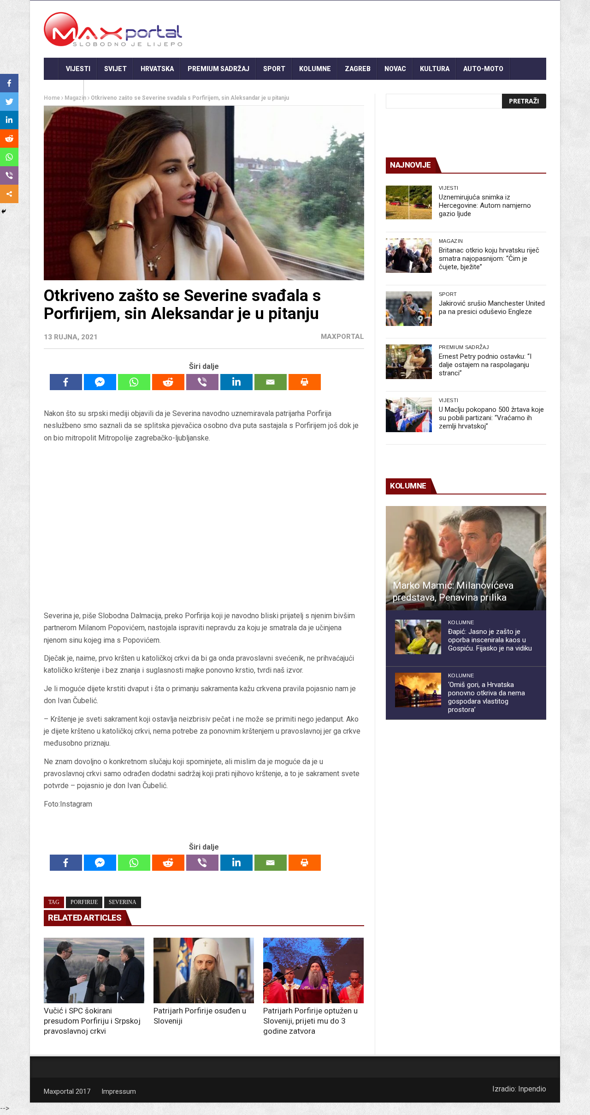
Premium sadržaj (218, 68)
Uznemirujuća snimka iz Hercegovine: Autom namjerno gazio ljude (485, 205)
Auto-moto (483, 68)
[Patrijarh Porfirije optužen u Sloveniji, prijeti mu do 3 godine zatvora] (313, 970)
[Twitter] (9, 101)
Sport (274, 68)
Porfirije (84, 902)
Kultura (434, 68)
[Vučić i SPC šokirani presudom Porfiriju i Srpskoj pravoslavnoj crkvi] (94, 970)
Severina (122, 902)
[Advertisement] (204, 526)
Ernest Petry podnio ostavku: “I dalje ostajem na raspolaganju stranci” (485, 364)
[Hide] (3, 211)
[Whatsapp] (134, 382)
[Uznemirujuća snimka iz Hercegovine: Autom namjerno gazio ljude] (409, 202)
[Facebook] (66, 382)
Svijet (115, 68)
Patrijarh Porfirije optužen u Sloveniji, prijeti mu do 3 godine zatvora (310, 1021)
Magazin (451, 241)
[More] (9, 194)
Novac (395, 68)
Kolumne (315, 68)
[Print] (305, 382)
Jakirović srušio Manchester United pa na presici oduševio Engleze (492, 307)
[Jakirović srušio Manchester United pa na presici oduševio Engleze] (409, 308)
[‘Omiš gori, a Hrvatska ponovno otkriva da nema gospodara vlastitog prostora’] (418, 690)
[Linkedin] (236, 382)
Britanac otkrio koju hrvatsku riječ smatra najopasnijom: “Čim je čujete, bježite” (489, 258)
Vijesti (78, 68)
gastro (64, 91)
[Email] (270, 382)
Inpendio (532, 1089)
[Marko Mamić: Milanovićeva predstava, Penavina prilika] (466, 558)
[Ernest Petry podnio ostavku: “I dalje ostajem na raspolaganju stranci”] (409, 361)
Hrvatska (157, 68)
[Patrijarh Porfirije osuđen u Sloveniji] (203, 970)
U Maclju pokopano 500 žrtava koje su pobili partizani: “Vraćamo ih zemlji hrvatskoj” (491, 417)
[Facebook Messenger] (100, 382)
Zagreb (358, 68)
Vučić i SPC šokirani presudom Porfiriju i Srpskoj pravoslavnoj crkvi (92, 1021)
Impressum (118, 1091)
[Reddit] (168, 382)
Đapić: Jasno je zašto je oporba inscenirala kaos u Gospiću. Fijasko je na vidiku (490, 639)
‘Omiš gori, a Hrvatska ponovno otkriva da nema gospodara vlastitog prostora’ (486, 697)
